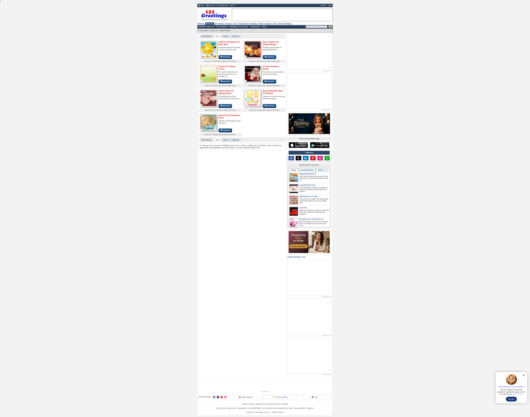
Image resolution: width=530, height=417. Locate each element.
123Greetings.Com (296, 257)
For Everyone (221, 27)
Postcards (235, 36)
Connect (212, 5)
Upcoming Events (307, 170)
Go (330, 26)
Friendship (253, 24)
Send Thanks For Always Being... (271, 43)
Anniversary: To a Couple (308, 196)
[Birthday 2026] (309, 123)
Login (330, 5)
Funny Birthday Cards (307, 185)
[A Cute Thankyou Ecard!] (253, 74)
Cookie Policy (242, 408)
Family (261, 24)
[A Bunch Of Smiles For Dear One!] (208, 49)
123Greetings (203, 30)
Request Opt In (283, 408)
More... (265, 27)
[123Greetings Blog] (309, 242)
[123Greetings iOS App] (298, 145)
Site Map (245, 404)
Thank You (210, 24)
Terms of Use (220, 408)
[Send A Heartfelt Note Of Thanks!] (253, 98)
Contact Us (310, 408)
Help (290, 408)
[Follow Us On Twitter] (298, 158)
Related (320, 170)
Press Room (269, 404)
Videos (225, 36)
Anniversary (219, 24)
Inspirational (243, 24)
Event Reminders (281, 397)
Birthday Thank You (206, 27)
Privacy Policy (231, 408)
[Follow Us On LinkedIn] (305, 158)
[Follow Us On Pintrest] (313, 158)
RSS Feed (285, 404)
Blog (231, 5)
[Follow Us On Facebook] (291, 158)
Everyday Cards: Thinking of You (311, 219)
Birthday (201, 24)
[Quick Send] (202, 56)
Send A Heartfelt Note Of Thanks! (273, 92)
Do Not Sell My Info (270, 408)
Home (203, 5)
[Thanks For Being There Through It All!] (208, 74)
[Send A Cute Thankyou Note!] (208, 122)
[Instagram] (225, 397)
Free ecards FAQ (299, 408)
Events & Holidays (284, 24)
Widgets (277, 404)
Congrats (268, 24)
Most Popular (207, 36)
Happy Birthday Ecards (307, 174)
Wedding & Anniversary (238, 27)
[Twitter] (218, 397)
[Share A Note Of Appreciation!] (208, 98)
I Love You (303, 207)
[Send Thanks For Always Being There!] (253, 49)
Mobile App (224, 5)
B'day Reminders (247, 397)
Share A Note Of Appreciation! (226, 92)
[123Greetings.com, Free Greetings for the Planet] (214, 15)
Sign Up (323, 5)
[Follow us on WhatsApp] (327, 158)
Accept (511, 399)
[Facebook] (214, 397)
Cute (275, 24)
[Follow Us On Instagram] (320, 158)
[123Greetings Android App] (319, 145)
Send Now (226, 57)
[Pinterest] (222, 397)
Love (235, 24)
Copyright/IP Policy (254, 408)
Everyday (228, 24)
